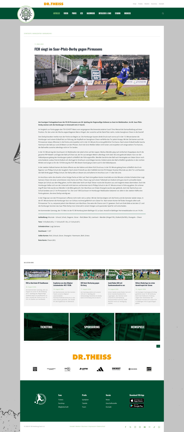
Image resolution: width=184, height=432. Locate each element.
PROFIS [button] (74, 13)
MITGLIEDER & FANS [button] (105, 13)
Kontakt (161, 4)
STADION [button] (117, 13)
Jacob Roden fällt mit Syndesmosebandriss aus (116, 284)
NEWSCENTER (37, 33)
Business (154, 4)
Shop (134, 4)
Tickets (140, 4)
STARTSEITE (27, 33)
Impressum (92, 426)
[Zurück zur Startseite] (25, 14)
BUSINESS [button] (127, 13)
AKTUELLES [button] (56, 13)
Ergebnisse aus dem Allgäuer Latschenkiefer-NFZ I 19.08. (63, 284)
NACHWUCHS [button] (91, 13)
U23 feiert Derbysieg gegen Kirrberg (90, 284)
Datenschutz (101, 426)
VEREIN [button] (66, 13)
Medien (147, 4)
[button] (163, 13)
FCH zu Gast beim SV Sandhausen (37, 283)
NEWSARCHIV (47, 33)
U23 (81, 13)
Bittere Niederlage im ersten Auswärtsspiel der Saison (145, 284)
